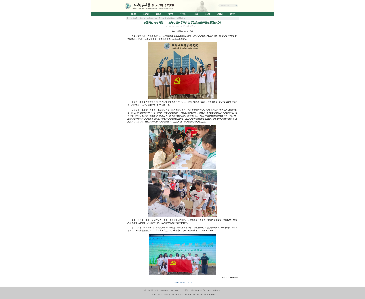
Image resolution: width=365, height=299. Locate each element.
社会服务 (207, 14)
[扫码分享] (182, 282)
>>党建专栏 (142, 18)
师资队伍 (158, 14)
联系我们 (232, 14)
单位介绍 (146, 14)
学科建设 (183, 14)
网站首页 (133, 14)
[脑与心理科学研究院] (132, 18)
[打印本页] (189, 282)
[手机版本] (176, 282)
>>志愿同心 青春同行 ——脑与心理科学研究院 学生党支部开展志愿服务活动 (165, 18)
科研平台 (170, 14)
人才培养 (195, 14)
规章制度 (220, 14)
